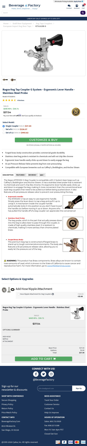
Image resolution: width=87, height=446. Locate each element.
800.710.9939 (55, 421)
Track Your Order (51, 400)
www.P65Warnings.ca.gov (58, 266)
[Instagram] (51, 374)
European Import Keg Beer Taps (17, 26)
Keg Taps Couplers (44, 23)
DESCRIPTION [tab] (8, 175)
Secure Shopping (9, 400)
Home (5, 23)
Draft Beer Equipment (22, 23)
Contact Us (49, 408)
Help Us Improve (51, 412)
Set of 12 (17, 132)
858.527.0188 (53, 425)
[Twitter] (43, 374)
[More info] (53, 294)
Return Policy (7, 408)
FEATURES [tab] (20, 175)
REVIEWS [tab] (32, 175)
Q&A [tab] (41, 175)
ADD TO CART (42, 358)
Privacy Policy (7, 404)
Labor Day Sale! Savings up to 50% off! (43, 18)
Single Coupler (18, 126)
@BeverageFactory (43, 379)
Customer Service (51, 404)
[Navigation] (3, 7)
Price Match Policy (9, 412)
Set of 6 (16, 129)
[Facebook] (36, 374)
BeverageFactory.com (11, 421)
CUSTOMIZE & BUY (43, 140)
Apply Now (78, 1)
